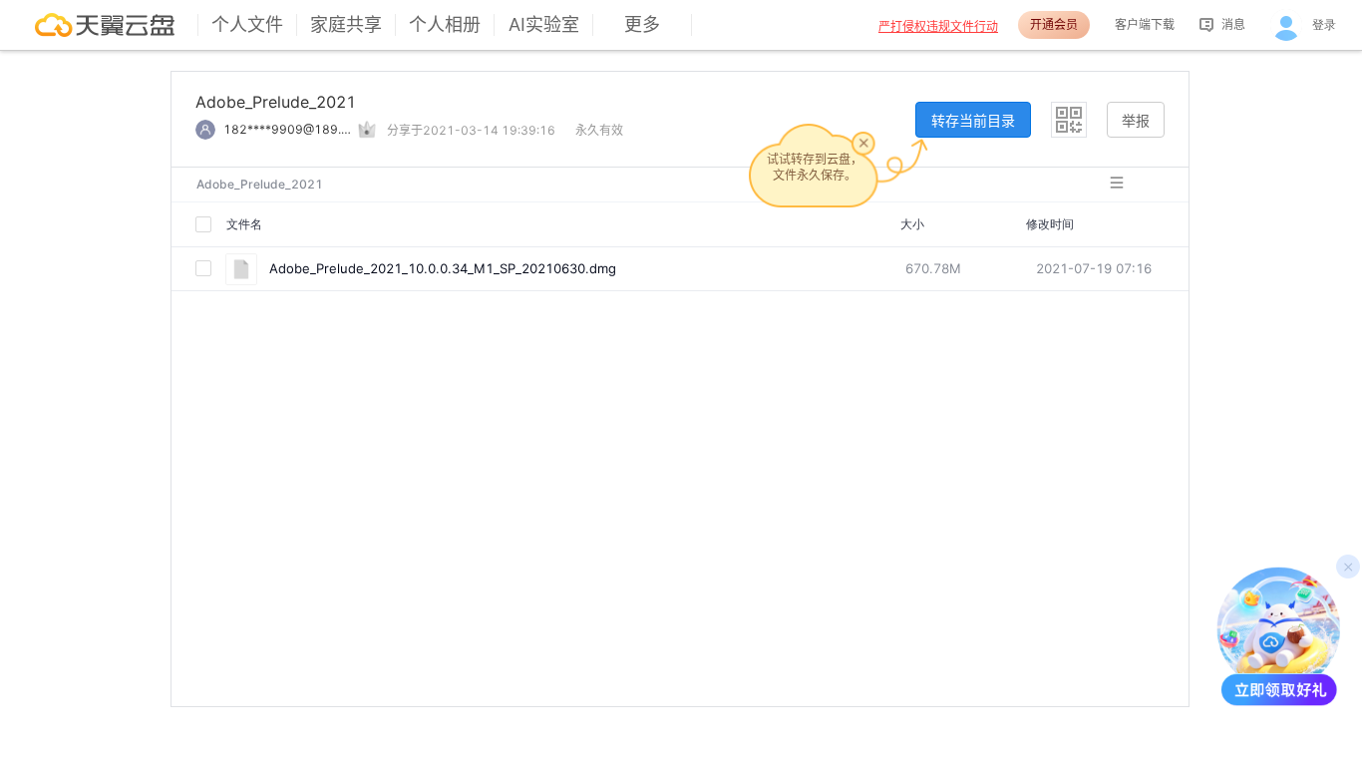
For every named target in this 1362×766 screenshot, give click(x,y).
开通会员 (1054, 24)
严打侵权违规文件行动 (938, 26)
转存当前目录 (973, 120)
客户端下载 (1145, 24)
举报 (1136, 120)
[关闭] (863, 143)
